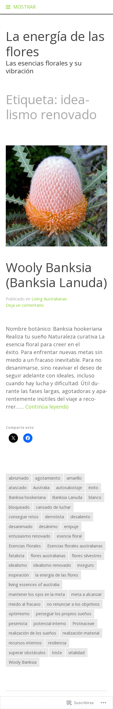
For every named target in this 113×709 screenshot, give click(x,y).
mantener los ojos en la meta (37, 594)
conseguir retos (24, 516)
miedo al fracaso (25, 604)
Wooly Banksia (23, 662)
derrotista (54, 516)
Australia (41, 487)
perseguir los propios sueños (63, 613)
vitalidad (76, 652)
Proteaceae (83, 623)
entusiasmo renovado (29, 536)
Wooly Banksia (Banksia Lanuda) (56, 275)
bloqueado (19, 507)
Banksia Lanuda (67, 497)
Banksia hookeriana (27, 497)
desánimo (48, 526)
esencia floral (69, 536)
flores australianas (48, 555)
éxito (93, 487)
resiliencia (57, 643)
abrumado (19, 478)
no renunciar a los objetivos (73, 604)
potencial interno (50, 623)
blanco (95, 497)
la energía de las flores (56, 575)
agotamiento (47, 478)
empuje (71, 526)
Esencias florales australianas (75, 546)
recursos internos (25, 643)
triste (57, 652)
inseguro (85, 565)
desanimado (20, 526)
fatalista (16, 555)
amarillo (74, 478)
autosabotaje (69, 487)
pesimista (18, 623)
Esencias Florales (25, 546)
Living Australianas (49, 299)
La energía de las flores (55, 43)
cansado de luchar (53, 507)
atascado (18, 487)
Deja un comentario (25, 305)
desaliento (80, 516)
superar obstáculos (27, 652)
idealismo (18, 565)
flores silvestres (86, 555)
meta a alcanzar (86, 594)
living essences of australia (34, 584)
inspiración (19, 575)
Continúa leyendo (47, 406)
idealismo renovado (52, 565)
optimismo (19, 613)
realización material (81, 633)
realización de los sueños (32, 633)
